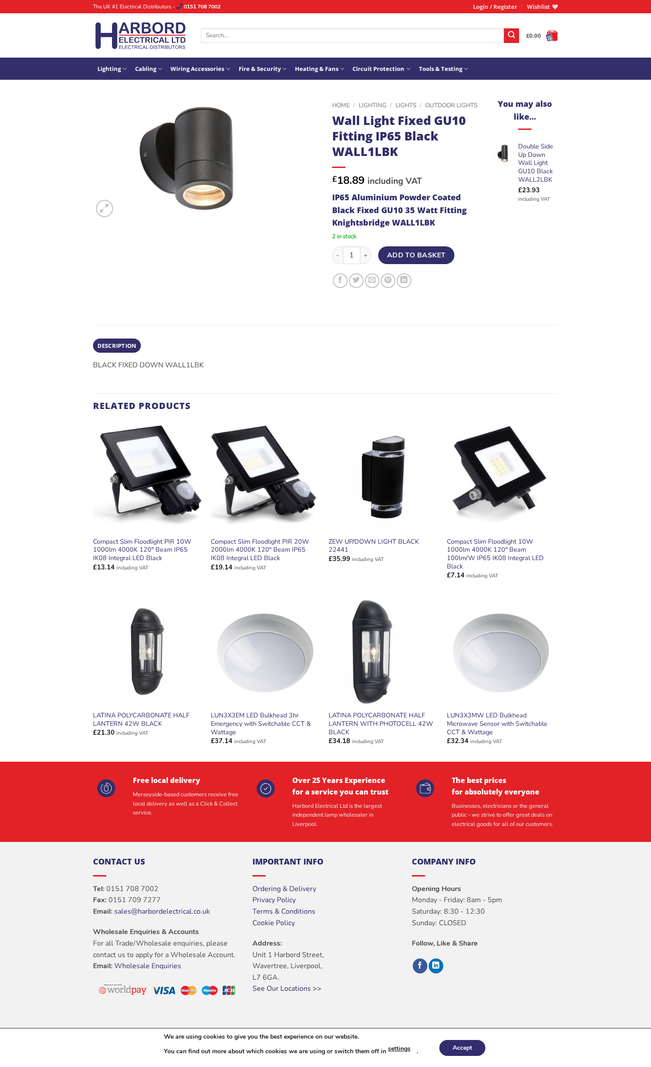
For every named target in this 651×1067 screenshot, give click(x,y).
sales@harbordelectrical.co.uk (162, 911)
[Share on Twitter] (356, 280)
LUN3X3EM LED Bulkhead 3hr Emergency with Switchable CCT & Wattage (261, 723)
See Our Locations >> (287, 988)
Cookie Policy (273, 923)
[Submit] (511, 35)
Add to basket (416, 255)
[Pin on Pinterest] (388, 280)
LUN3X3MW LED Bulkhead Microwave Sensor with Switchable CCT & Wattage (497, 723)
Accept (462, 1048)
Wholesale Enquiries (147, 966)
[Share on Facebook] (340, 280)
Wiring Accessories (197, 69)
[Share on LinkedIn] (404, 280)
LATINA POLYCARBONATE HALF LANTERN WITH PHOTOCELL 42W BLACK (381, 723)
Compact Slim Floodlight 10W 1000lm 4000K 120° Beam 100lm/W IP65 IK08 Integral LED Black (495, 554)
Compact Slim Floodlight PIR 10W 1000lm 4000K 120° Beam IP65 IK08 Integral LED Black (142, 549)
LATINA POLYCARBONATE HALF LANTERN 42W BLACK (141, 719)
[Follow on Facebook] (420, 966)
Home (341, 105)
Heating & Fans (316, 69)
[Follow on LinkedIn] (436, 966)
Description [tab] (117, 346)
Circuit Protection (378, 69)
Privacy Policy (274, 900)
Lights (405, 105)
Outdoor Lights (451, 105)
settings (399, 1048)
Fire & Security (260, 69)
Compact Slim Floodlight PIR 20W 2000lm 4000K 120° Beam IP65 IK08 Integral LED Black (260, 549)
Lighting (109, 69)
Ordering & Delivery (284, 889)
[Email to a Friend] (372, 280)
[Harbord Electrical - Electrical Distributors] (140, 35)
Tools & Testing (440, 69)
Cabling (145, 69)
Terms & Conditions (283, 911)
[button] (495, 6)
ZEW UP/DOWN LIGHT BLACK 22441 (374, 545)
